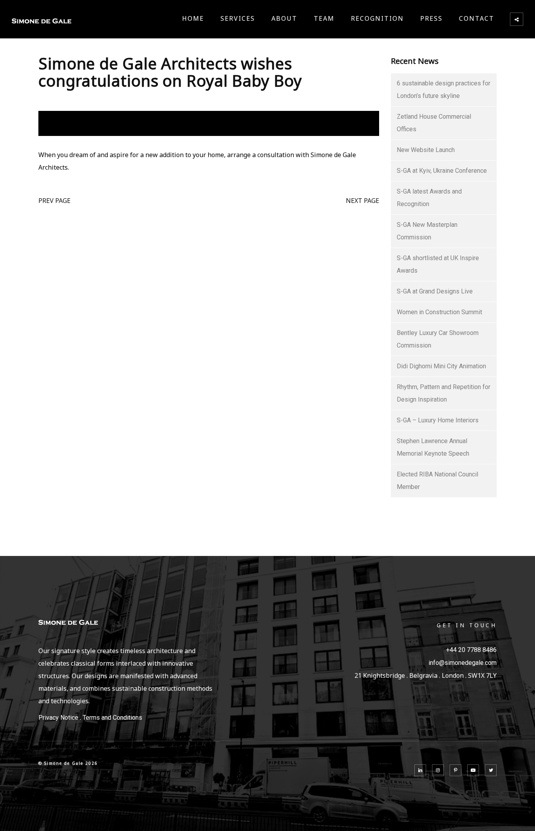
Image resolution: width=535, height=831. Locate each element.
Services (238, 18)
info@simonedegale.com (462, 662)
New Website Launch (426, 150)
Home (193, 18)
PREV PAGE (54, 200)
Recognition (377, 18)
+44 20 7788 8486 (471, 650)
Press (431, 18)
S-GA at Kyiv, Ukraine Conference (442, 170)
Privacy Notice (58, 717)
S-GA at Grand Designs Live (435, 291)
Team (324, 18)
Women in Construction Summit (439, 312)
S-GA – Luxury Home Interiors (438, 420)
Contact (476, 18)
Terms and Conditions (112, 717)
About (284, 18)
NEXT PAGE (362, 200)
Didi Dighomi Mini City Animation (441, 366)
